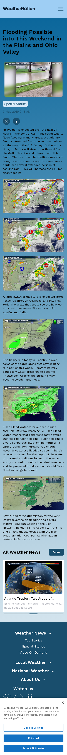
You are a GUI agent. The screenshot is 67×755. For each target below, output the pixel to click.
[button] (33, 633)
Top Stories (33, 640)
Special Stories (33, 646)
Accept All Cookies (33, 748)
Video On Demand (33, 652)
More (56, 552)
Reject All (33, 738)
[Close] (63, 703)
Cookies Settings (33, 727)
